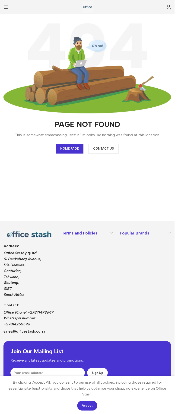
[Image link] (29, 234)
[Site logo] (87, 6)
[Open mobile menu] (5, 7)
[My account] (168, 7)
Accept (87, 405)
